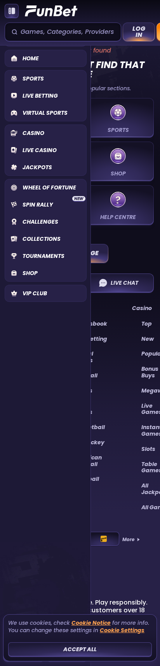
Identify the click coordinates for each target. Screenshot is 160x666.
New (147, 339)
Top (146, 324)
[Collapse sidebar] (12, 11)
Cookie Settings (122, 630)
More (128, 539)
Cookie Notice (91, 623)
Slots (148, 449)
